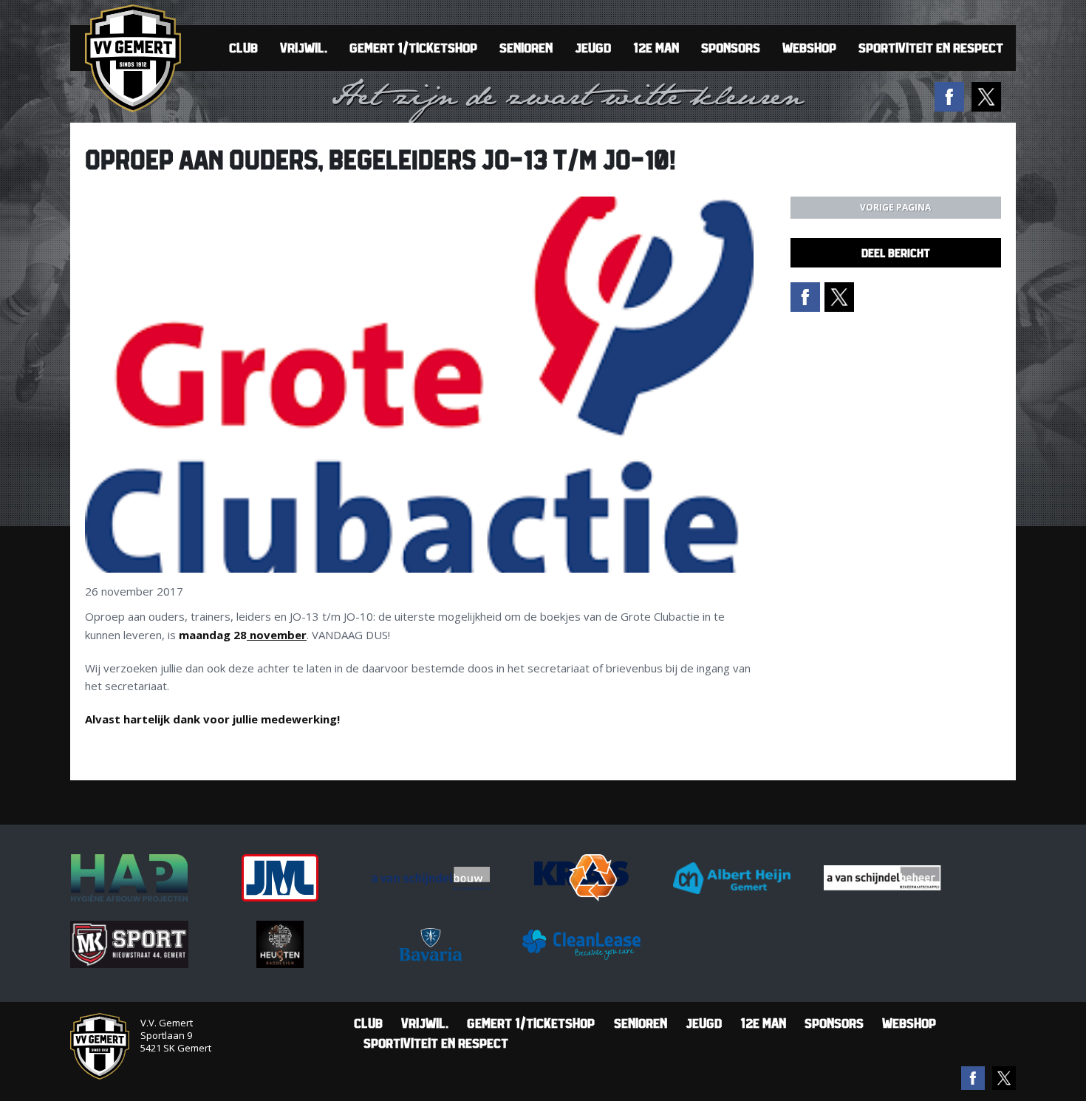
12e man (656, 48)
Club (243, 48)
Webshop (809, 48)
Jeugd (593, 48)
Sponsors (730, 48)
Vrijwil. (303, 48)
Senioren (526, 48)
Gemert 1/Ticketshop (413, 48)
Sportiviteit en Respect (930, 48)
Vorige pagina (895, 207)
